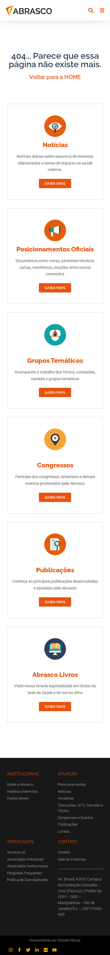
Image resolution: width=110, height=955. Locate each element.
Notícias (55, 144)
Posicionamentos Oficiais (55, 249)
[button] (90, 10)
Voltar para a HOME (55, 77)
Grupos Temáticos (55, 360)
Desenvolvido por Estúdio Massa (55, 940)
